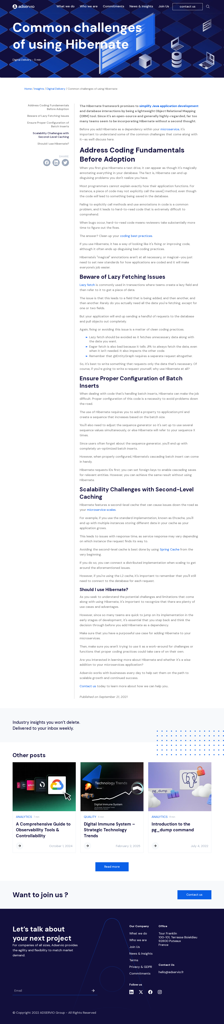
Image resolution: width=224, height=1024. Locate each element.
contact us (187, 6)
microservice (169, 129)
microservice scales (101, 510)
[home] (23, 6)
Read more (112, 867)
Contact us (88, 686)
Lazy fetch (87, 285)
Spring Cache (169, 549)
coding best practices (136, 236)
